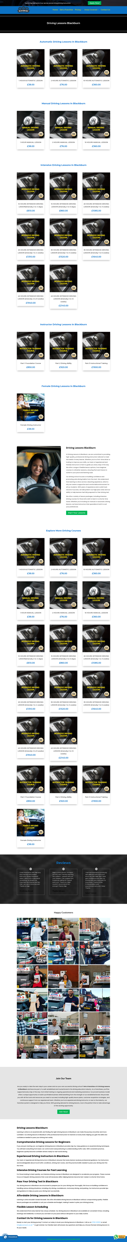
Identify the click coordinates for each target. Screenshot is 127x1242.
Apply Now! (94, 3)
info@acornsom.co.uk (24, 1225)
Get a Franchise (66, 10)
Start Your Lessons (76, 513)
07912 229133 (96, 1222)
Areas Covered (90, 10)
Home (55, 10)
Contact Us (105, 10)
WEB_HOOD (76, 1239)
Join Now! (63, 1112)
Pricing (78, 10)
